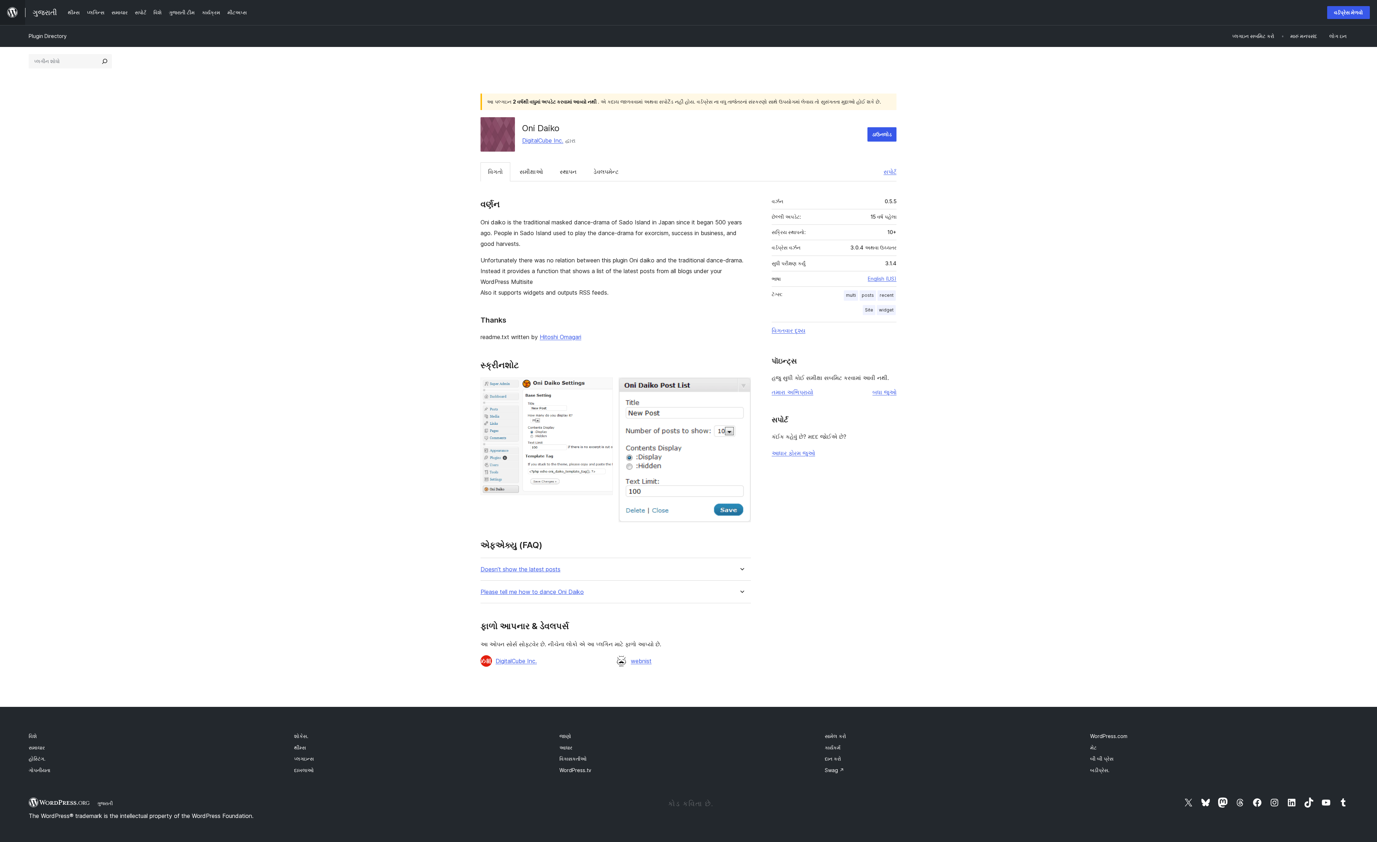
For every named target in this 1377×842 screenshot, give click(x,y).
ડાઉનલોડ (882, 134)
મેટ (1093, 748)
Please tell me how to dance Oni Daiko (532, 592)
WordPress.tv (575, 770)
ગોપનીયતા (39, 770)
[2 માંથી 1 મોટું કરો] (603, 387)
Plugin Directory (48, 36)
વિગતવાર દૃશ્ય (788, 330)
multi (851, 295)
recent (887, 295)
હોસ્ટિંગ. (37, 759)
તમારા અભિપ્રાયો (792, 392)
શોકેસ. (301, 736)
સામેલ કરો (835, 736)
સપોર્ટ (890, 171)
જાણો (565, 736)
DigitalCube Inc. (542, 140)
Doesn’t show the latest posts (520, 569)
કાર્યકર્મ (833, 748)
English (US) (882, 279)
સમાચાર (37, 748)
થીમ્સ (300, 748)
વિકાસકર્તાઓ (573, 759)
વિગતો (495, 171)
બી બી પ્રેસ (1101, 759)
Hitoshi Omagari (560, 337)
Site (869, 310)
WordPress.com (1108, 736)
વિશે (33, 736)
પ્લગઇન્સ (304, 759)
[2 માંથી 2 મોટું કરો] (741, 387)
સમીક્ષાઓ (531, 171)
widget (886, 310)
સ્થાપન (568, 171)
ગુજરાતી (105, 803)
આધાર (565, 748)
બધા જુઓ (884, 392)
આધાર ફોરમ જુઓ (793, 453)
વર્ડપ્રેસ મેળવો (1348, 12)
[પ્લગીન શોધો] (105, 61)
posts (868, 295)
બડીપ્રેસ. (1099, 770)
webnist (641, 661)
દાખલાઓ (304, 770)
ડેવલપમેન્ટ (606, 171)
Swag (834, 770)
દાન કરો (833, 759)
